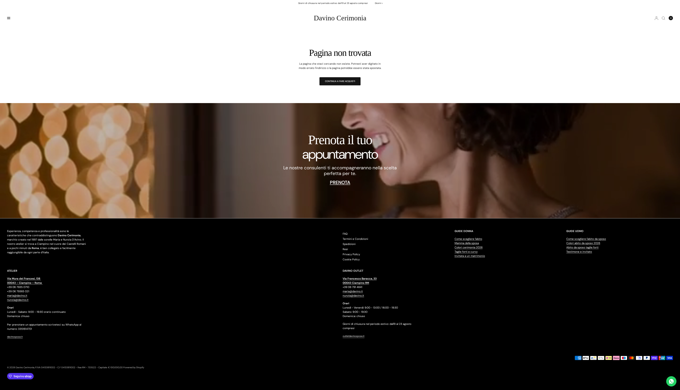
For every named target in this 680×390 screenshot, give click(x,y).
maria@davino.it (17, 295)
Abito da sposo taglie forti (582, 247)
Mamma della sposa (467, 243)
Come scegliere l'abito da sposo (586, 239)
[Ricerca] (663, 18)
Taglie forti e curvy (466, 251)
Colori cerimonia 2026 (469, 247)
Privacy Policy (351, 254)
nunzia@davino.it (18, 300)
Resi (345, 249)
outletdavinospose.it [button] (353, 336)
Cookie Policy (351, 259)
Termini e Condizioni (355, 239)
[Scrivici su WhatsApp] (671, 381)
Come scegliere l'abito (468, 239)
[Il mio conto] (656, 18)
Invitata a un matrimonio (470, 256)
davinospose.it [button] (15, 336)
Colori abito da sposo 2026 (583, 243)
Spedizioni (349, 244)
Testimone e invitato (579, 251)
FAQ (345, 234)
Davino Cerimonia (340, 18)
